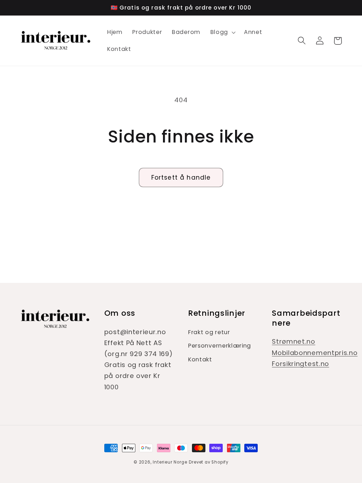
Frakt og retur (209, 332)
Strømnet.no (293, 341)
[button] (222, 32)
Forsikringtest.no (300, 363)
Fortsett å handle (181, 177)
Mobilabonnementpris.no (314, 352)
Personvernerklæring (219, 346)
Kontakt (200, 359)
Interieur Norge (170, 462)
